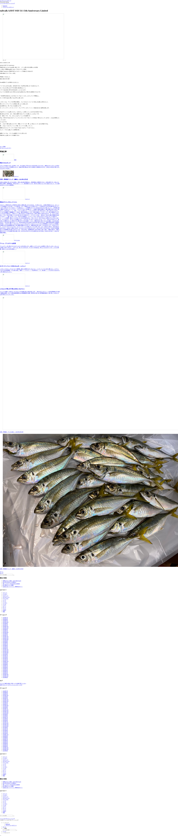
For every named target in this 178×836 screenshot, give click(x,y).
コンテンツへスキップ (5, 0)
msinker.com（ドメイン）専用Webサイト (13, 586)
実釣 (4, 146)
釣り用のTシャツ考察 (8, 585)
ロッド (1, 146)
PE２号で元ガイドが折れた (9, 582)
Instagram (8, 824)
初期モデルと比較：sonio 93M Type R (12, 580)
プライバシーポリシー (11, 825)
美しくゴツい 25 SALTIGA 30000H (11, 583)
